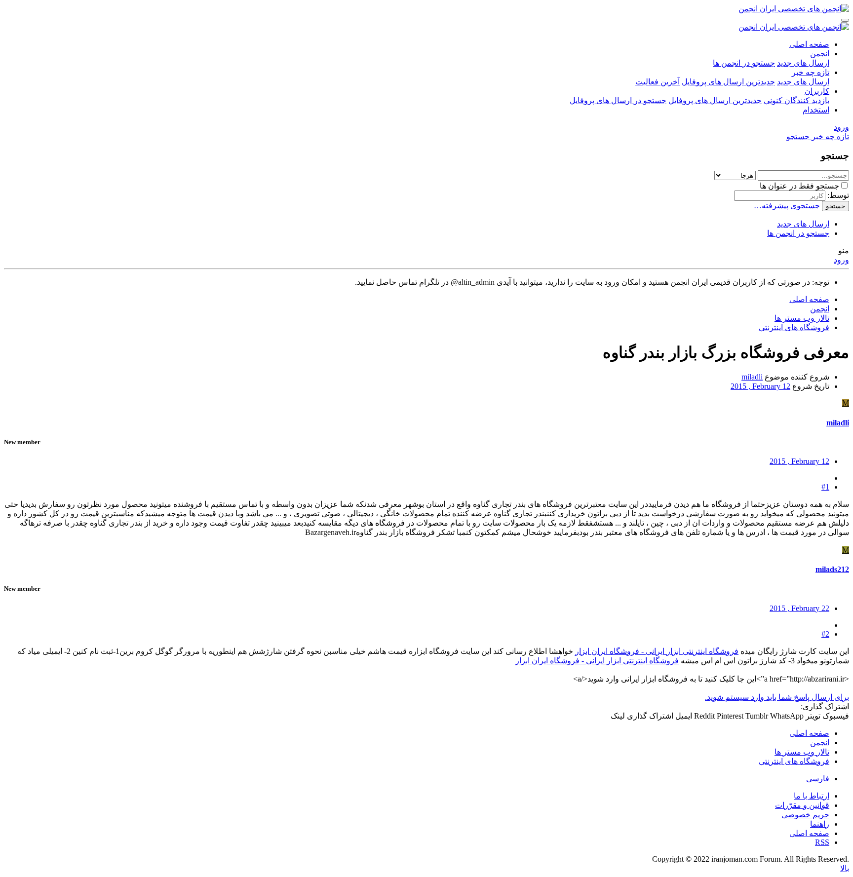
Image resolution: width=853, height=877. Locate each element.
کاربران (817, 91)
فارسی (817, 778)
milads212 (832, 569)
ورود (841, 260)
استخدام (816, 110)
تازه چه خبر (810, 72)
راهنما (819, 824)
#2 (825, 634)
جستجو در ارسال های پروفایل (618, 100)
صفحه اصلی (809, 44)
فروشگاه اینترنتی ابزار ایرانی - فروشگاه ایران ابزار (656, 651)
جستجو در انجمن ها (744, 63)
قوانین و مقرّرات (802, 805)
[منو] (845, 20)
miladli (752, 377)
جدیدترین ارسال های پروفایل (728, 81)
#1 (825, 487)
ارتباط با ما (811, 796)
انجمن (819, 53)
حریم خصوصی (805, 814)
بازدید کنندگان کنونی (796, 100)
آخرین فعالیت (657, 81)
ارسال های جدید (803, 63)
